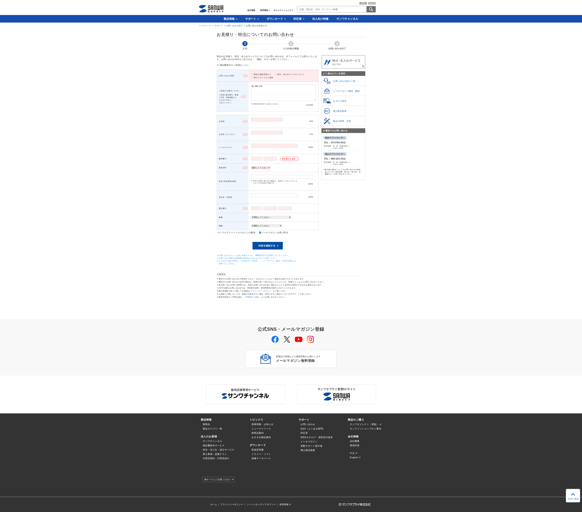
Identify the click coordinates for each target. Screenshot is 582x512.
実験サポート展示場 (311, 446)
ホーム (213, 504)
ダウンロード (275, 18)
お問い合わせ (308, 424)
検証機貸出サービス (214, 445)
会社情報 (251, 10)
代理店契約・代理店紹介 (216, 458)
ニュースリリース (261, 428)
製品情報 (229, 18)
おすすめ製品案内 (261, 437)
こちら (245, 65)
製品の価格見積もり (262, 74)
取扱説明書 (258, 449)
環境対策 (355, 445)
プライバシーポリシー (232, 504)
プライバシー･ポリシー (261, 291)
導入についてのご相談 (263, 77)
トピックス (256, 419)
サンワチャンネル (347, 18)
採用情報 (264, 10)
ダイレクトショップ (282, 10)
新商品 (206, 424)
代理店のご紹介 (252, 297)
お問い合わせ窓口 (234, 26)
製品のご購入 (356, 419)
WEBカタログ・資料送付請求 (317, 437)
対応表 (297, 18)
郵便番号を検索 (288, 159)
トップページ (205, 26)
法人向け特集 (320, 18)
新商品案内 (258, 433)
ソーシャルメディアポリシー (261, 504)
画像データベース (261, 458)
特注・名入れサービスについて (290, 74)
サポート (250, 18)
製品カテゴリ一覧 (212, 428)
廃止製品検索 (308, 450)
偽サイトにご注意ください (217, 479)
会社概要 (355, 441)
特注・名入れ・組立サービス (218, 449)
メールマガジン (309, 441)
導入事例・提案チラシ (215, 454)
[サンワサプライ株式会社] (211, 8)
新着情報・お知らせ (262, 424)
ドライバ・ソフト (261, 454)
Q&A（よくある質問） (313, 428)
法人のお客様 (209, 436)
